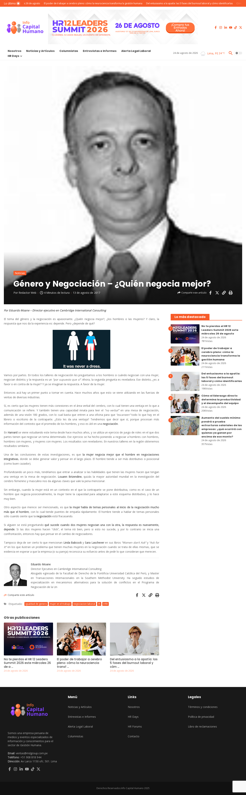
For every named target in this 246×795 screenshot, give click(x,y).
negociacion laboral (84, 603)
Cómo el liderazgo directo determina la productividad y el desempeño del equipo (221, 399)
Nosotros (14, 51)
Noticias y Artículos (40, 51)
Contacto (133, 736)
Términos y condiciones (203, 707)
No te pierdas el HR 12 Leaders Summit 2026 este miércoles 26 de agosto (219, 329)
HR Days (13, 56)
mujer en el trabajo (60, 603)
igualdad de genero (36, 603)
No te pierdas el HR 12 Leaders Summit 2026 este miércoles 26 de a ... (27, 663)
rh (99, 603)
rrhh (105, 603)
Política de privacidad (201, 716)
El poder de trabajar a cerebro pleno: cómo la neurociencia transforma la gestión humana (220, 353)
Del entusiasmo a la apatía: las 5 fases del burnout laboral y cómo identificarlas (221, 377)
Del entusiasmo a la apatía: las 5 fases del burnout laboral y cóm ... (134, 663)
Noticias (20, 273)
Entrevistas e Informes (99, 51)
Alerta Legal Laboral (136, 51)
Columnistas (68, 51)
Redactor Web (27, 292)
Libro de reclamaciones (202, 726)
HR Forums (135, 726)
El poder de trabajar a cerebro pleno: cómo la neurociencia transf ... (79, 663)
